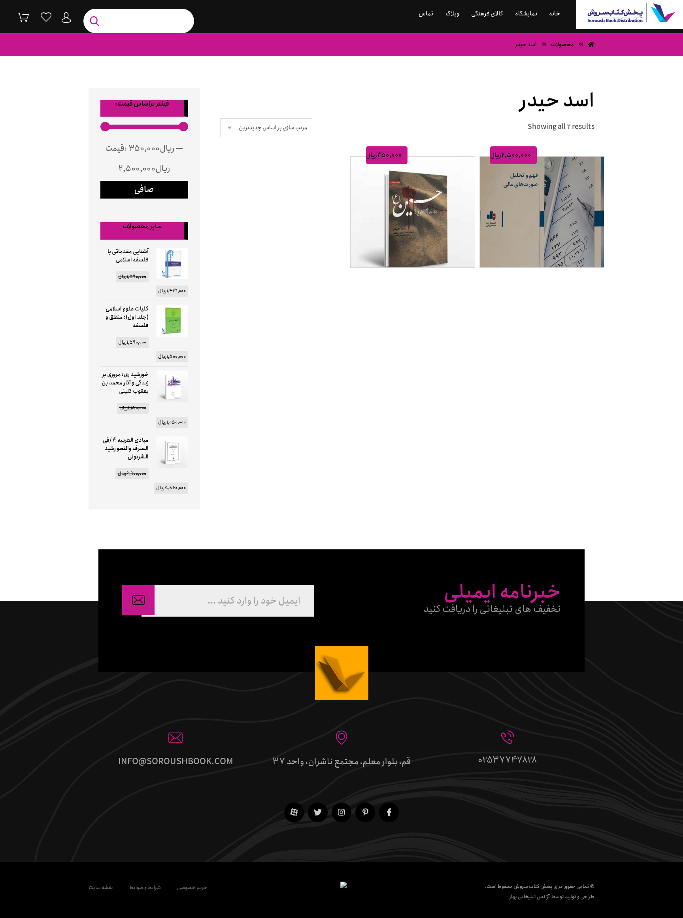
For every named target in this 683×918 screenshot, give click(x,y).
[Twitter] (318, 812)
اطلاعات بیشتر (409, 276)
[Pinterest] (365, 812)
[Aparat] (294, 812)
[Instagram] (341, 812)
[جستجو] (96, 21)
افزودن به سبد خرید (538, 276)
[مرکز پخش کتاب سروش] (629, 14)
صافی (144, 189)
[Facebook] (389, 812)
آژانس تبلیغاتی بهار (529, 897)
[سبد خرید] (17, 17)
